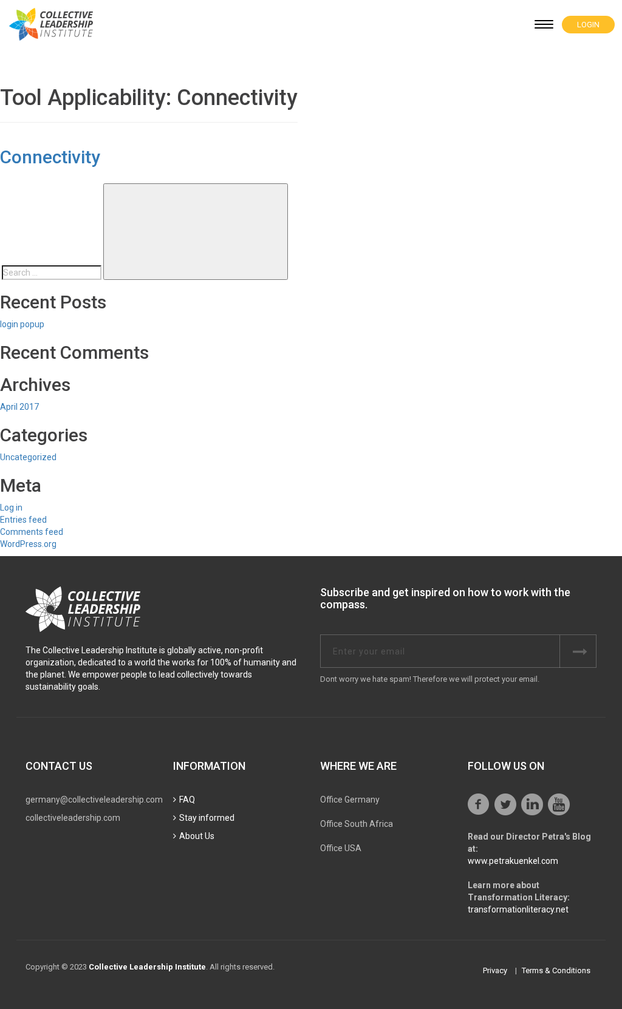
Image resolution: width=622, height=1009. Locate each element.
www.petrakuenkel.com (513, 861)
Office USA (340, 848)
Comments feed (31, 532)
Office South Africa (356, 824)
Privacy (495, 970)
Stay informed (206, 818)
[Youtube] (559, 804)
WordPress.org (28, 544)
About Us (196, 836)
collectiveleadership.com (73, 818)
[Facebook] (479, 804)
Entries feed (23, 520)
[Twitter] (505, 804)
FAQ (187, 799)
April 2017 (19, 407)
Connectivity (50, 157)
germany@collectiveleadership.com (94, 799)
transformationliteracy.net (518, 909)
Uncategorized (28, 457)
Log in (11, 507)
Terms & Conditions (556, 970)
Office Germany (350, 799)
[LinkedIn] (532, 804)
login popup (22, 324)
